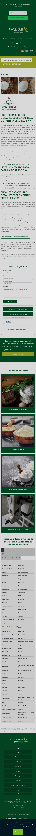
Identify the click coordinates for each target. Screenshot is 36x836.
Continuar (18, 832)
